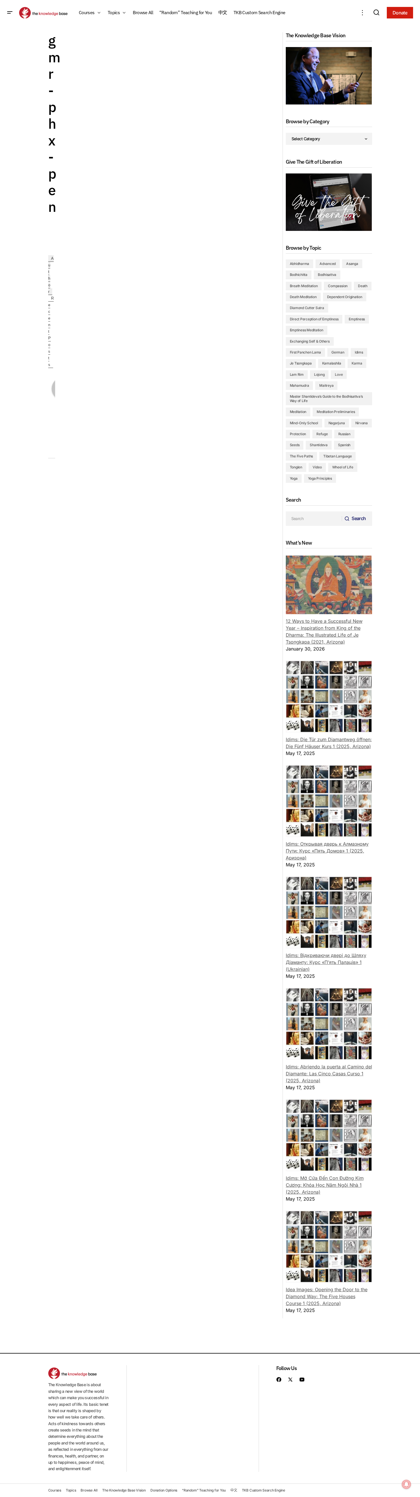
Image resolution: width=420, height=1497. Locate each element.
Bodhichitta (298, 274)
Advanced (328, 263)
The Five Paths (301, 456)
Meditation (298, 412)
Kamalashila (331, 363)
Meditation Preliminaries (336, 412)
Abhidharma (299, 263)
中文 (233, 1490)
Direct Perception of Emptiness (314, 319)
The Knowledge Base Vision (124, 1490)
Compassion (338, 286)
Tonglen (296, 467)
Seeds (295, 445)
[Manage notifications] (406, 1484)
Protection (298, 434)
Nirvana (361, 423)
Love (339, 374)
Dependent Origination (344, 297)
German (337, 352)
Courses (54, 1490)
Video (317, 467)
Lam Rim (297, 374)
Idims (359, 352)
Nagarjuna (336, 423)
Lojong (319, 374)
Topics (71, 1490)
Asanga (352, 263)
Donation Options (163, 1490)
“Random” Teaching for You (204, 1490)
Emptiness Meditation (306, 330)
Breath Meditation (304, 286)
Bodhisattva (327, 274)
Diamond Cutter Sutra (307, 308)
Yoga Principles (320, 478)
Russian (344, 434)
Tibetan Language (337, 456)
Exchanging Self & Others (310, 341)
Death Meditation (303, 297)
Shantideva (319, 445)
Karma (357, 363)
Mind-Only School (304, 423)
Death (362, 286)
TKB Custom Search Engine (263, 1490)
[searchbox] (314, 519)
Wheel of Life (342, 467)
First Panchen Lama (305, 352)
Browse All (89, 1490)
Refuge (322, 434)
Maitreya (326, 385)
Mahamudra (299, 385)
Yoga (294, 478)
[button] (10, 12)
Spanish (344, 445)
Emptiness (357, 319)
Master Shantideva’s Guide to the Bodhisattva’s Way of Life (326, 398)
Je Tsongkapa (301, 363)
